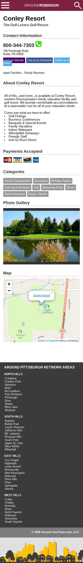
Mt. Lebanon (12, 433)
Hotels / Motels (38, 194)
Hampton (10, 384)
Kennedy (10, 505)
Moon (8, 509)
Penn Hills (11, 479)
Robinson (10, 515)
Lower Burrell (13, 466)
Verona (9, 488)
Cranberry (11, 378)
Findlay (9, 502)
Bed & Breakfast (14, 194)
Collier (8, 499)
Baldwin (9, 420)
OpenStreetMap (57, 340)
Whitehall (10, 449)
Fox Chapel (12, 460)
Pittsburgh (11, 397)
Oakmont (10, 476)
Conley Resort (41, 295)
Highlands (11, 463)
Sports (71, 187)
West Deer (11, 407)
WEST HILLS (12, 495)
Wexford (10, 410)
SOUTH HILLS (13, 416)
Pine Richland (13, 394)
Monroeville (12, 469)
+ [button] (9, 284)
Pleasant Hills (13, 436)
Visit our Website (14, 60)
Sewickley (11, 518)
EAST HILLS (12, 455)
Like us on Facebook (39, 60)
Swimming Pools (52, 187)
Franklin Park (13, 381)
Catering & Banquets (17, 187)
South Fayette (13, 521)
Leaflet (41, 340)
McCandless (12, 391)
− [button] (9, 290)
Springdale (11, 485)
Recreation (41, 180)
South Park (12, 440)
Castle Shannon (14, 427)
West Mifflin (12, 446)
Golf (36, 187)
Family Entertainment (17, 180)
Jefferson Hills (13, 430)
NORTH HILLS (13, 374)
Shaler (9, 403)
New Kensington (15, 472)
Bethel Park (12, 424)
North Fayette (13, 512)
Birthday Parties (61, 180)
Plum (8, 482)
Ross (8, 400)
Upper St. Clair (14, 443)
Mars (8, 387)
